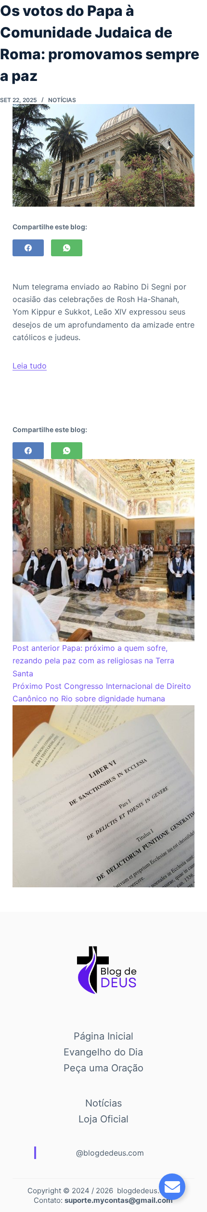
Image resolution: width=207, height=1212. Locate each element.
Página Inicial (103, 1036)
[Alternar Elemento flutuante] (172, 1186)
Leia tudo (30, 365)
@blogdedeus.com (110, 1153)
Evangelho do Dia (103, 1052)
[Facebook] (28, 247)
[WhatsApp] (66, 247)
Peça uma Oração (103, 1068)
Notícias (62, 100)
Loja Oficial (103, 1119)
